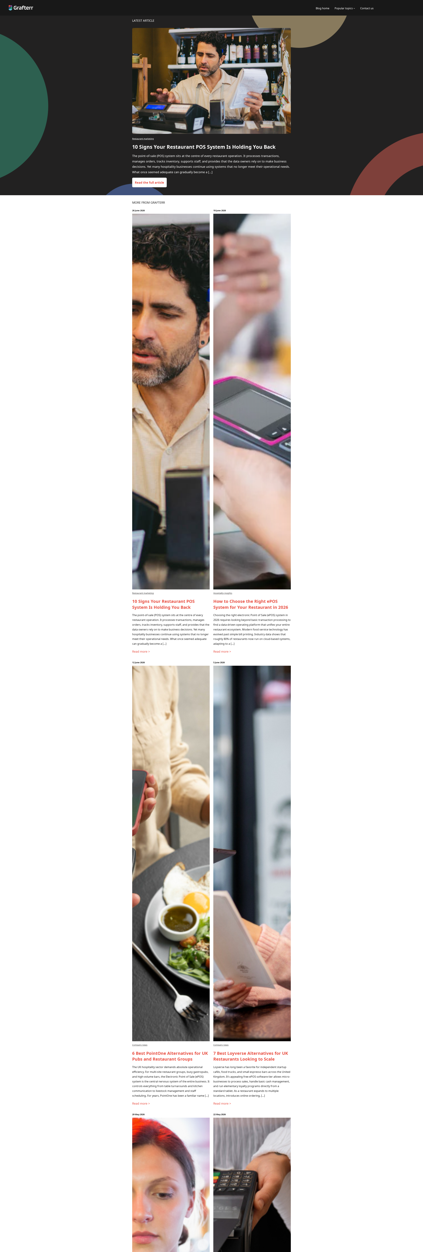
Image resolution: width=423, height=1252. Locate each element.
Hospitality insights (222, 593)
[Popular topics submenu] (354, 8)
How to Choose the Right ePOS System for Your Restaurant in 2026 (250, 604)
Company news (139, 1044)
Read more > (141, 651)
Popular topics (344, 8)
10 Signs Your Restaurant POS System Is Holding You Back (204, 147)
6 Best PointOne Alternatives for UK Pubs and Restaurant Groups (170, 1056)
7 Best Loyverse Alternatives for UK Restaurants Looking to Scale (250, 1056)
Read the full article (149, 182)
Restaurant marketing (143, 138)
